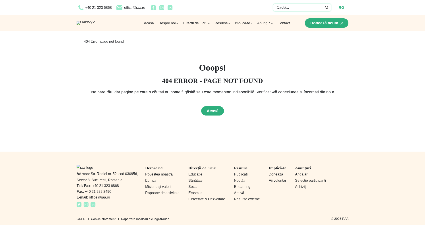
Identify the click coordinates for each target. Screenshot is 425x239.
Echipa (150, 180)
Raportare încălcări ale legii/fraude (145, 219)
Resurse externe (247, 199)
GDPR (81, 219)
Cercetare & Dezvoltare (206, 199)
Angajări (301, 174)
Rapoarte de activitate (162, 193)
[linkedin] (170, 9)
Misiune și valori (158, 187)
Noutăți (239, 180)
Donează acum (324, 23)
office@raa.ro (134, 8)
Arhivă (239, 193)
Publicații (241, 174)
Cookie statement (103, 219)
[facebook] (153, 9)
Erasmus (195, 193)
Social (193, 187)
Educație (195, 174)
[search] (327, 7)
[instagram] (161, 9)
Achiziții (301, 187)
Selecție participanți (310, 180)
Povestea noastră (159, 174)
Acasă (149, 23)
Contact (284, 23)
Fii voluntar (277, 180)
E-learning (242, 187)
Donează (276, 174)
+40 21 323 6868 (98, 8)
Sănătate (195, 180)
